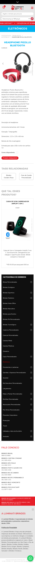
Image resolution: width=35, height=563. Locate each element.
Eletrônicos (6, 362)
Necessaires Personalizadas (11, 404)
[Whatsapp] (30, 558)
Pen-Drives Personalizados (11, 410)
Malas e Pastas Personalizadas (12, 394)
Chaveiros (6, 351)
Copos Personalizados (10, 357)
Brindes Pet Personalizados (11, 319)
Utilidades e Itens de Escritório (12, 431)
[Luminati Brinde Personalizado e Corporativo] (17, 7)
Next (33, 63)
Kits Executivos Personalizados (12, 383)
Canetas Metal (7, 341)
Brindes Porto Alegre (8, 546)
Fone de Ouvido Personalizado (26, 176)
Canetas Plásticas (8, 346)
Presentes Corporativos (10, 415)
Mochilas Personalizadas (10, 399)
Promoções (6, 420)
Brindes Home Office (9, 303)
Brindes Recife (17, 549)
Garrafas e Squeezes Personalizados (14, 373)
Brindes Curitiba (12, 544)
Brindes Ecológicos (9, 287)
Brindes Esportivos (8, 293)
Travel (5, 426)
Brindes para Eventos (9, 314)
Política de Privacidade (9, 527)
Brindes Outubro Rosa (8, 176)
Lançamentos (7, 389)
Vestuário (6, 436)
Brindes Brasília (6, 549)
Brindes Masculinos (9, 309)
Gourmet (5, 378)
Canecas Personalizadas (10, 335)
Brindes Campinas (23, 546)
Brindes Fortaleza (15, 551)
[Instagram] (33, 509)
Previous (2, 63)
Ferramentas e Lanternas (10, 367)
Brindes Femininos (8, 298)
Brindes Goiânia (23, 544)
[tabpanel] (17, 67)
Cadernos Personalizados (11, 330)
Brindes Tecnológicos (9, 325)
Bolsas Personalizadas (10, 282)
